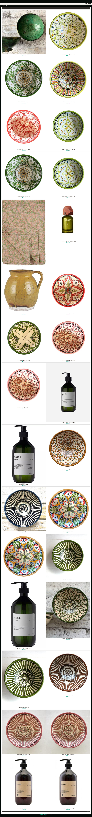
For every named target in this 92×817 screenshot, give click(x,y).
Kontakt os (46, 814)
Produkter (3, 5)
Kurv (86, 3)
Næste (88, 811)
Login (2, 3)
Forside (1, 5)
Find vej (41, 814)
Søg (4, 3)
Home (1, 3)
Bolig (6, 5)
